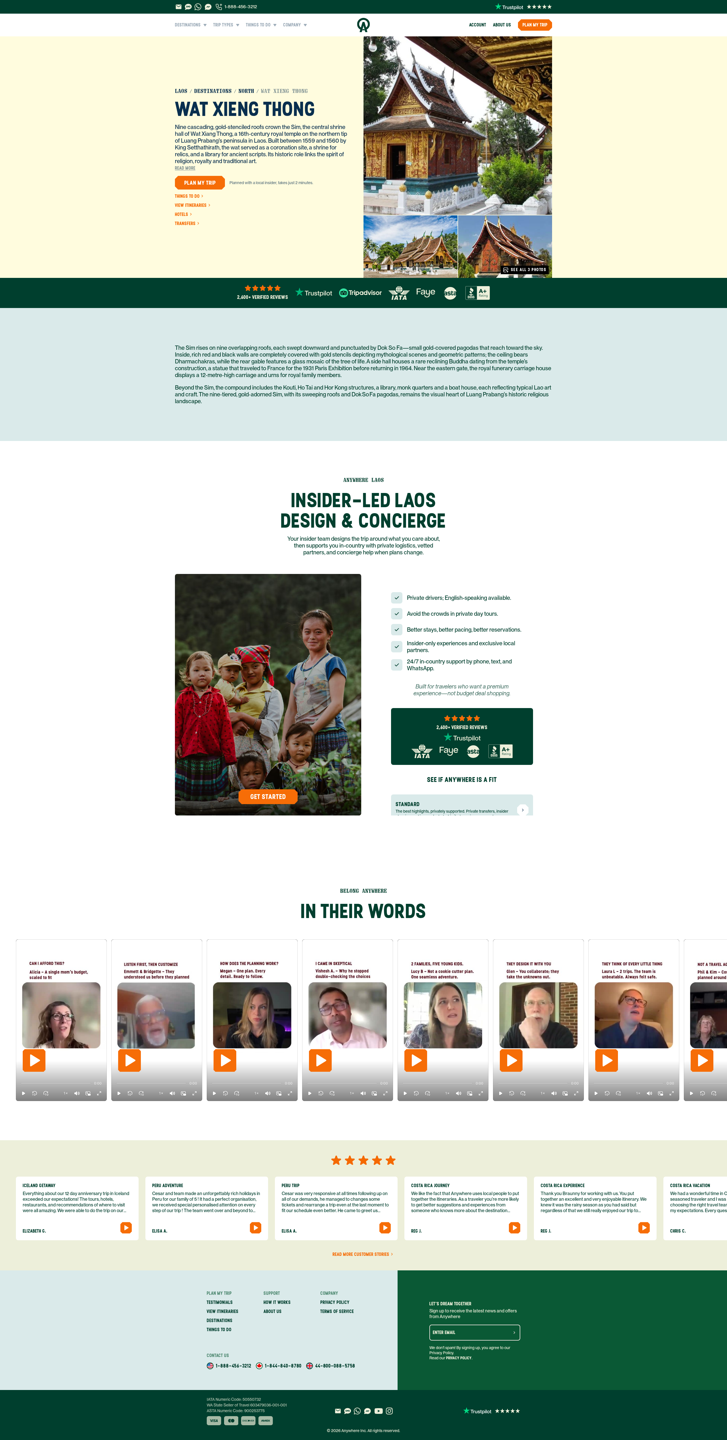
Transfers (185, 223)
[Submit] (514, 1333)
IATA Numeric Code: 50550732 (234, 1399)
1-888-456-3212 (241, 6)
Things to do (187, 196)
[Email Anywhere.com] (178, 6)
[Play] (34, 1060)
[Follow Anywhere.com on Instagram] (389, 1411)
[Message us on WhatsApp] (198, 6)
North (246, 91)
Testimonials (220, 1302)
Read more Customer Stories (361, 1254)
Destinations (213, 91)
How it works (277, 1302)
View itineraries (191, 205)
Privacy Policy (459, 1358)
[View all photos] (458, 125)
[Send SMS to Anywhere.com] (188, 6)
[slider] (21, 1083)
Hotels (181, 214)
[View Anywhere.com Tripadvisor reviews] (360, 292)
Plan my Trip (535, 25)
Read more (185, 168)
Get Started (268, 796)
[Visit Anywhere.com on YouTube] (378, 1411)
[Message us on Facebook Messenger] (208, 7)
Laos (181, 91)
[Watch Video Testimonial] (126, 1227)
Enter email (444, 1332)
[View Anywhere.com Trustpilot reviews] (523, 7)
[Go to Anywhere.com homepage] (363, 25)
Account (477, 25)
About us (502, 25)
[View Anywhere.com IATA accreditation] (399, 293)
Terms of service (337, 1311)
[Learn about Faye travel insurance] (426, 292)
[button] (23, 1093)
